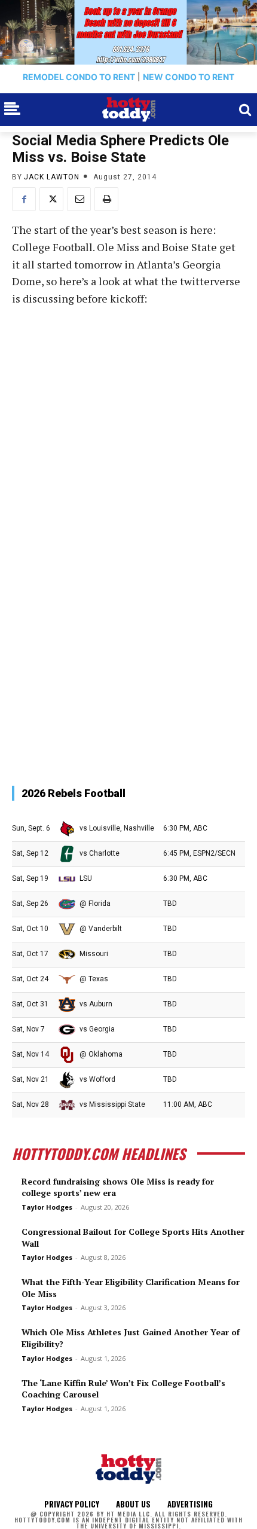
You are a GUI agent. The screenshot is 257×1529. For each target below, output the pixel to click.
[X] (51, 199)
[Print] (106, 199)
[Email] (79, 199)
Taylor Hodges (47, 1207)
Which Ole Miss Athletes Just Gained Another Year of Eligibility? (131, 1338)
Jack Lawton (51, 177)
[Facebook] (24, 199)
